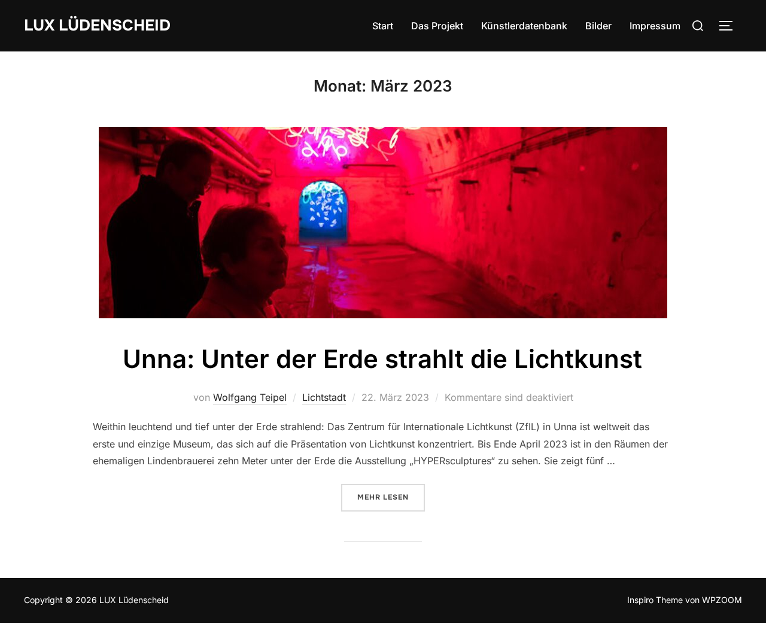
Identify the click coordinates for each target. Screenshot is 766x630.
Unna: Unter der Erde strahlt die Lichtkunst (382, 358)
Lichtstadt (324, 397)
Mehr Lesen (391, 497)
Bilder (598, 26)
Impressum (655, 26)
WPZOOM (722, 600)
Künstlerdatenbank (524, 26)
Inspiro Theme (655, 600)
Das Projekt (437, 26)
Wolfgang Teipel (250, 397)
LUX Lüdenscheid (97, 25)
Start (382, 26)
